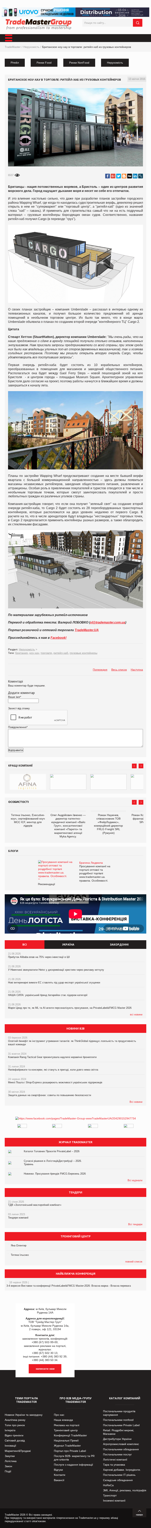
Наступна (137, 669)
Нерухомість (31, 46)
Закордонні (119, 944)
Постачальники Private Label (121, 1425)
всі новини (136, 1014)
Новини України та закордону (23, 1414)
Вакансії (59, 1480)
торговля (46, 652)
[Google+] (113, 176)
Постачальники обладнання (121, 1449)
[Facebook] (107, 176)
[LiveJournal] (140, 176)
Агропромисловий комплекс (121, 1444)
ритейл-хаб (60, 652)
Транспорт (110, 1495)
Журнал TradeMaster (67, 1445)
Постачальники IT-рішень (119, 1474)
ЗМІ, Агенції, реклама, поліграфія (124, 1490)
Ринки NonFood (79, 62)
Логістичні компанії (115, 1459)
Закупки (10, 1456)
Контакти (59, 1474)
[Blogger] (124, 176)
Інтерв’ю (10, 1430)
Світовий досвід (15, 1440)
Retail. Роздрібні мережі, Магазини (118, 1432)
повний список (133, 1261)
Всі (24, 944)
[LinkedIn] (135, 176)
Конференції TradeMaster (70, 1435)
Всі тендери (135, 1224)
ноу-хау (34, 652)
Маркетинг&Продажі (18, 1450)
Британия (21, 652)
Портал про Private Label (70, 1450)
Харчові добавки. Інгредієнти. (122, 1469)
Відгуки (58, 1469)
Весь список (119, 669)
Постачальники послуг (117, 1454)
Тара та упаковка (114, 1464)
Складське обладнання (118, 1480)
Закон (8, 1466)
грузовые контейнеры (83, 652)
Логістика (11, 1461)
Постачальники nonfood (118, 1419)
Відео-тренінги (14, 1435)
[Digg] (129, 176)
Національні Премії (66, 1440)
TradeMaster (13, 46)
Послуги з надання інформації (73, 1464)
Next (141, 766)
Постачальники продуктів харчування (119, 1413)
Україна (68, 944)
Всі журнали (135, 1180)
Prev (134, 766)
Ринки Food (44, 62)
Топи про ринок (15, 1425)
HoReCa (108, 1485)
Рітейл (15, 62)
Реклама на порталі (66, 1425)
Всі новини (136, 1101)
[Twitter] (118, 176)
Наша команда (63, 1419)
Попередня (100, 669)
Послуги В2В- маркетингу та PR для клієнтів (74, 1457)
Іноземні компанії (114, 1500)
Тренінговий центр (66, 1430)
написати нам (45, 1368)
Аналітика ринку (15, 1419)
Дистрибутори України (117, 1438)
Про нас (59, 1414)
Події (8, 1471)
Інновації (10, 1445)
